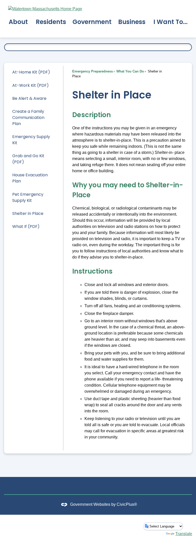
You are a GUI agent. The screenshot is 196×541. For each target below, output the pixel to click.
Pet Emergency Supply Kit (27, 197)
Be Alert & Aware (29, 98)
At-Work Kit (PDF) (30, 85)
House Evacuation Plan (30, 178)
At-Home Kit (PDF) (31, 72)
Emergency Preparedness (92, 71)
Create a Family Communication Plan (28, 117)
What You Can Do (129, 71)
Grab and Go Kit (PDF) (28, 159)
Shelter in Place (27, 213)
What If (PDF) (26, 226)
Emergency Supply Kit (31, 140)
